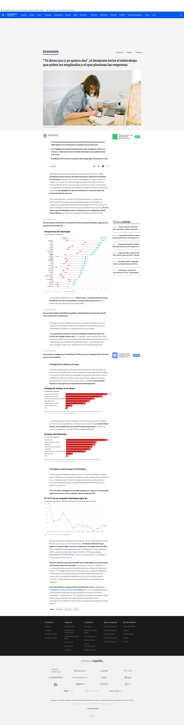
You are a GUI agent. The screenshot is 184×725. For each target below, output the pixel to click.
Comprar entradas (110, 626)
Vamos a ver (68, 642)
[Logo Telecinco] (80, 670)
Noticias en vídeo (51, 638)
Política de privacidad (78, 700)
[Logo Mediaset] (92, 662)
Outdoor (67, 650)
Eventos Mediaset (110, 638)
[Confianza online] (92, 718)
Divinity (126, 642)
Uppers (126, 630)
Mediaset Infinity (129, 626)
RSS (126, 700)
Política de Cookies (106, 700)
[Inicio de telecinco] (3, 15)
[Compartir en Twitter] (98, 166)
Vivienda (138, 52)
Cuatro (125, 638)
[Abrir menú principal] (181, 15)
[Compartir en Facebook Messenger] (103, 166)
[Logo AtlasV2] (68, 691)
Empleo (129, 52)
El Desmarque (128, 634)
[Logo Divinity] (128, 670)
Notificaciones (89, 640)
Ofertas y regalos (110, 630)
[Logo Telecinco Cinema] (104, 684)
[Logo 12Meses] (128, 684)
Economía (50, 51)
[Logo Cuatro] (104, 670)
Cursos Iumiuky (109, 634)
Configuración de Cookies (92, 700)
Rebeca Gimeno (53, 135)
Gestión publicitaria (118, 700)
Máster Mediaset (90, 650)
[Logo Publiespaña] (92, 691)
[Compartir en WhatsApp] (94, 166)
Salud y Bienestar (110, 642)
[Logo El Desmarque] (56, 677)
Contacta (87, 626)
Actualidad (59, 609)
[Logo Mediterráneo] (116, 691)
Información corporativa (64, 700)
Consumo (119, 52)
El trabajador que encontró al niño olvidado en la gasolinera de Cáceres (23, 10)
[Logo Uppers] (80, 684)
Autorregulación (90, 636)
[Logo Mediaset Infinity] (56, 670)
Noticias (48, 626)
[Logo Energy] (128, 677)
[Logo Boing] (104, 677)
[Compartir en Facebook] (107, 166)
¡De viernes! (68, 646)
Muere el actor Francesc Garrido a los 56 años (61, 10)
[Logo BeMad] (56, 684)
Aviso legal (53, 700)
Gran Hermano (69, 626)
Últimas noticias (50, 634)
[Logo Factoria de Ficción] (80, 677)
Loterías (48, 630)
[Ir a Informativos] (12, 14)
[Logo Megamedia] (92, 709)
